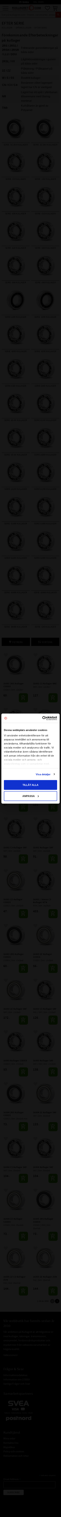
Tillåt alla (30, 785)
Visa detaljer (43, 774)
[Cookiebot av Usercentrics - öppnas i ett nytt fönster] (43, 718)
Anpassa (28, 795)
